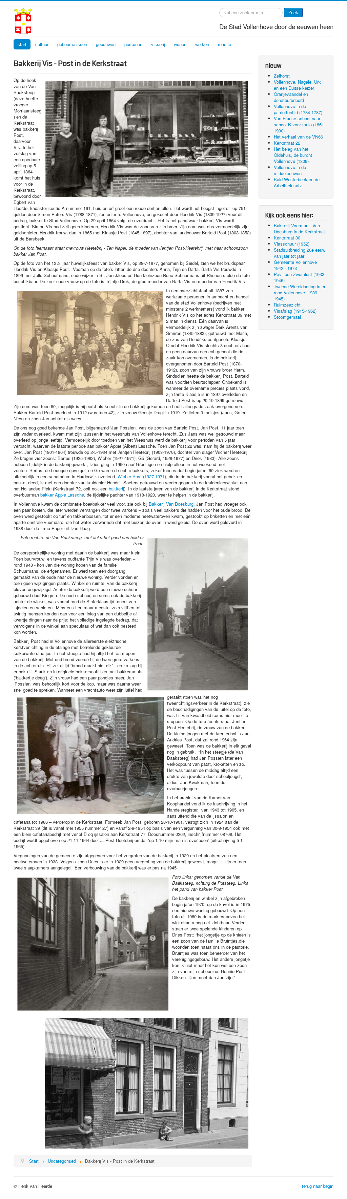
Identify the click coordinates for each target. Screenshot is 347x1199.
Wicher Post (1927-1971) (142, 476)
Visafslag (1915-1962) (295, 311)
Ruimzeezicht (287, 304)
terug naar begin (317, 1186)
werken (202, 44)
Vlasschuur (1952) (291, 243)
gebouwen (106, 44)
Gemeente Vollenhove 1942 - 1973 (295, 265)
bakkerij (116, 488)
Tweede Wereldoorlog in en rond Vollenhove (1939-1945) (300, 292)
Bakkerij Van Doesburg (171, 504)
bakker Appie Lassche (62, 494)
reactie (224, 44)
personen (133, 44)
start (22, 44)
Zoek (293, 12)
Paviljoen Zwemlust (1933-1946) (300, 277)
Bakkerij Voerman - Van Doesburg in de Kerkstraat (299, 228)
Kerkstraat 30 (287, 237)
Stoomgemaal (287, 317)
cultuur (41, 44)
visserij (158, 44)
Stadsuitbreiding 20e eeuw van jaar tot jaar (299, 253)
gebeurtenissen (72, 44)
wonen (180, 44)
